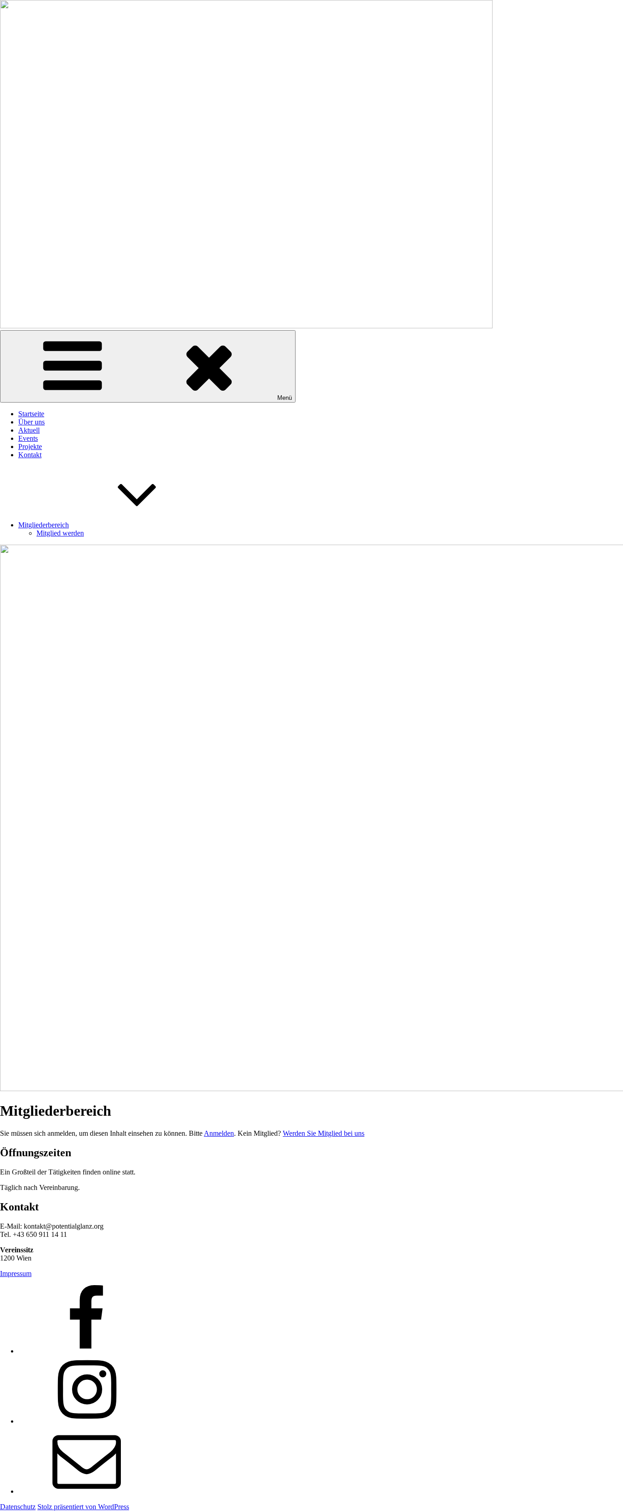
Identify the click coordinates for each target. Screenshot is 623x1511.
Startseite (31, 414)
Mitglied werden (60, 533)
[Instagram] (86, 1421)
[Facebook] (86, 1351)
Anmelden (219, 1133)
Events (28, 438)
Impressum (15, 1273)
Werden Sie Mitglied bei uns (323, 1133)
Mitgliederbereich (43, 525)
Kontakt (30, 455)
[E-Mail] (86, 1491)
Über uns (31, 422)
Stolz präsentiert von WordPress (83, 1507)
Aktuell (29, 430)
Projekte (30, 446)
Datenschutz (18, 1507)
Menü (284, 397)
